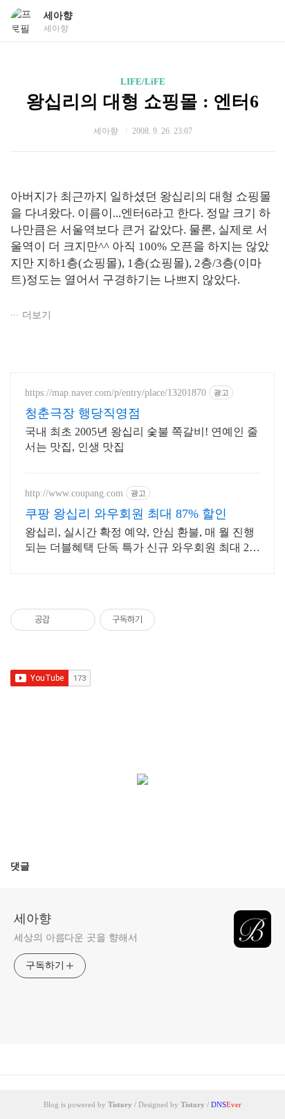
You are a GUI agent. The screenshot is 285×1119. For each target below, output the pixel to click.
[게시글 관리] (80, 619)
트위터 (175, 817)
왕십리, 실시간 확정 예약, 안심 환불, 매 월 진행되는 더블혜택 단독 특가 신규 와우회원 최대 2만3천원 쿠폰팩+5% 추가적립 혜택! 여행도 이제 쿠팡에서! (142, 540)
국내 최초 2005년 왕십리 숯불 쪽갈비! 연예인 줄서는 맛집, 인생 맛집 (141, 439)
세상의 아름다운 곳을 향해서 (76, 937)
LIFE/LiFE (142, 81)
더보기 (36, 315)
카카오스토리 (142, 817)
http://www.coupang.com (74, 493)
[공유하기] (62, 619)
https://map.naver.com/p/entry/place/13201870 (115, 393)
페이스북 (109, 817)
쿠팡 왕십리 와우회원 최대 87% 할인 (126, 514)
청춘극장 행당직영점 (82, 413)
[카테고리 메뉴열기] (261, 21)
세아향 (58, 15)
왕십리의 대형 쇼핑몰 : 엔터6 (142, 102)
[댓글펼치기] (35, 866)
